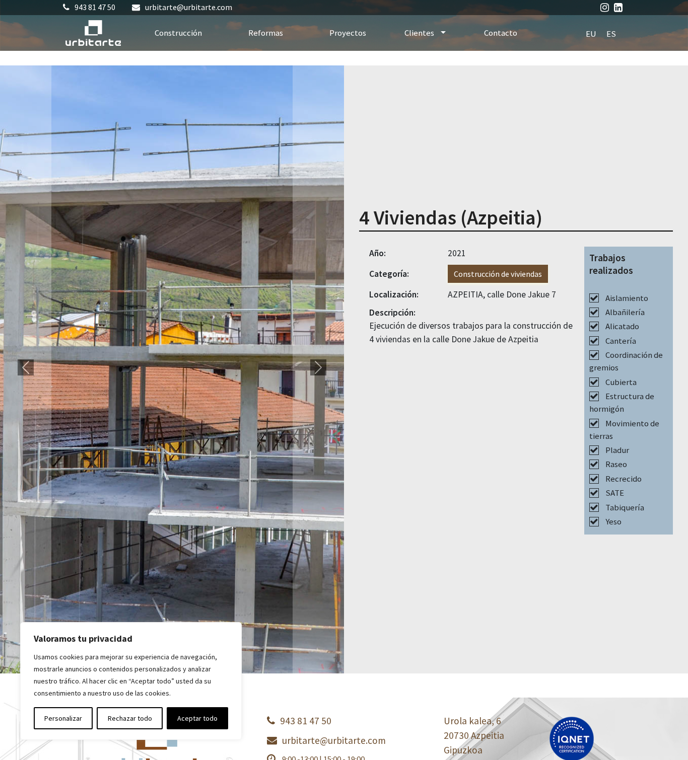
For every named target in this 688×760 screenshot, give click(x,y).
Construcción (178, 32)
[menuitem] (591, 33)
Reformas (265, 32)
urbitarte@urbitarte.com (188, 7)
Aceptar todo (197, 718)
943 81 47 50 (95, 7)
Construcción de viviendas (498, 274)
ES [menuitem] (611, 33)
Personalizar (63, 718)
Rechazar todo (130, 718)
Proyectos (347, 32)
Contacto (500, 32)
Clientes (420, 32)
